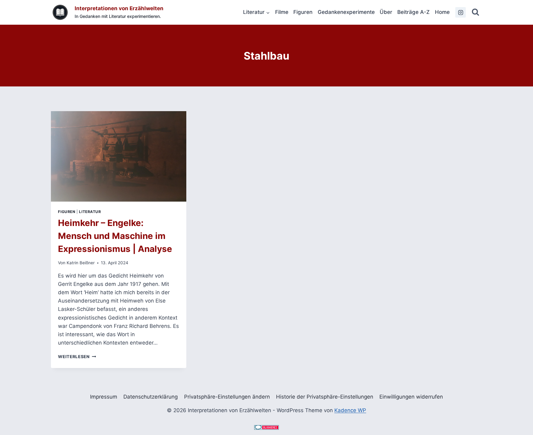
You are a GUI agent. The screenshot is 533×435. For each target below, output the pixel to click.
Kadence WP (350, 410)
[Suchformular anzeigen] (475, 12)
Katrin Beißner (81, 262)
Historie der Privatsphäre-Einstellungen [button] (324, 397)
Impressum (103, 397)
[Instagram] (460, 12)
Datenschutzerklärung (150, 397)
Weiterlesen (77, 356)
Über (386, 12)
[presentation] (118, 156)
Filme (281, 12)
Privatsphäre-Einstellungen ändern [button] (227, 397)
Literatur (90, 211)
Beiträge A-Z (413, 12)
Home (442, 12)
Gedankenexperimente (346, 12)
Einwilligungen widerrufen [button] (411, 397)
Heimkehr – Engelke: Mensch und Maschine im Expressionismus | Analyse (115, 236)
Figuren (302, 12)
